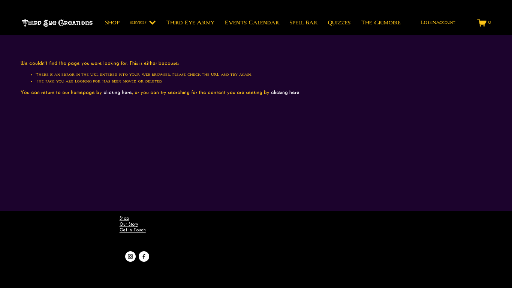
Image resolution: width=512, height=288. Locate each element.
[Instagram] (130, 256)
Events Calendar (252, 23)
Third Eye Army (190, 23)
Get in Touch (133, 230)
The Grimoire (381, 23)
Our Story (129, 224)
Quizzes (339, 23)
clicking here (117, 92)
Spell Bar (303, 23)
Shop (112, 23)
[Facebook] (144, 256)
